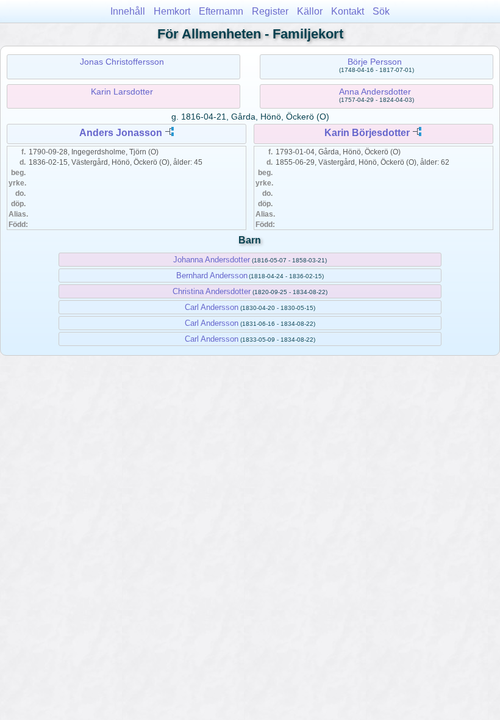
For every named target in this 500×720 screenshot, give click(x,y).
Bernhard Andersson (212, 275)
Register (270, 11)
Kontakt (347, 11)
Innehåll (127, 11)
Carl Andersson (211, 307)
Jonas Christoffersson (122, 62)
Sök (381, 11)
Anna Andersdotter (375, 91)
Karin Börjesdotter (367, 133)
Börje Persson (375, 62)
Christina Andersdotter (212, 291)
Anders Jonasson (120, 133)
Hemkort (172, 11)
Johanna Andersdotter (211, 259)
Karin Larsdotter (122, 91)
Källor (310, 11)
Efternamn (221, 11)
